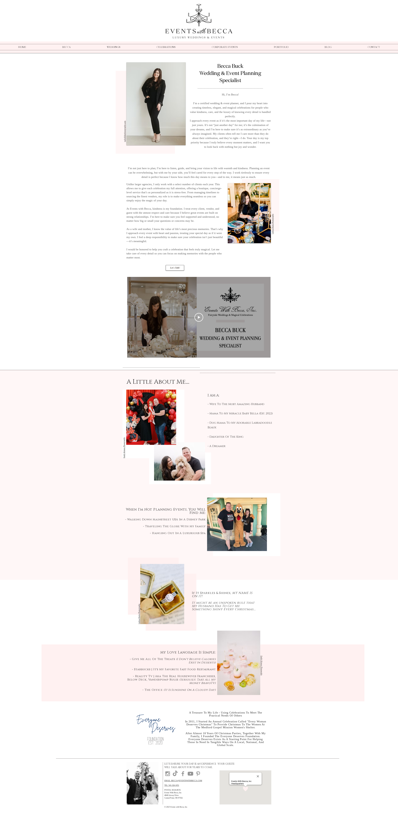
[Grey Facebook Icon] (183, 773)
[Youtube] (190, 773)
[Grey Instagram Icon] (167, 773)
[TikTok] (175, 773)
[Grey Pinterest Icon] (198, 773)
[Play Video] (198, 317)
